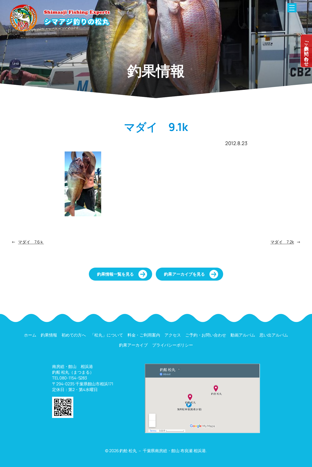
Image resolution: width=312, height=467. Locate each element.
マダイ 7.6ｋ (31, 242)
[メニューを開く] (291, 7)
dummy (306, 50)
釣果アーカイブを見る (184, 274)
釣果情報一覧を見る (115, 274)
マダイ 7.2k (282, 242)
